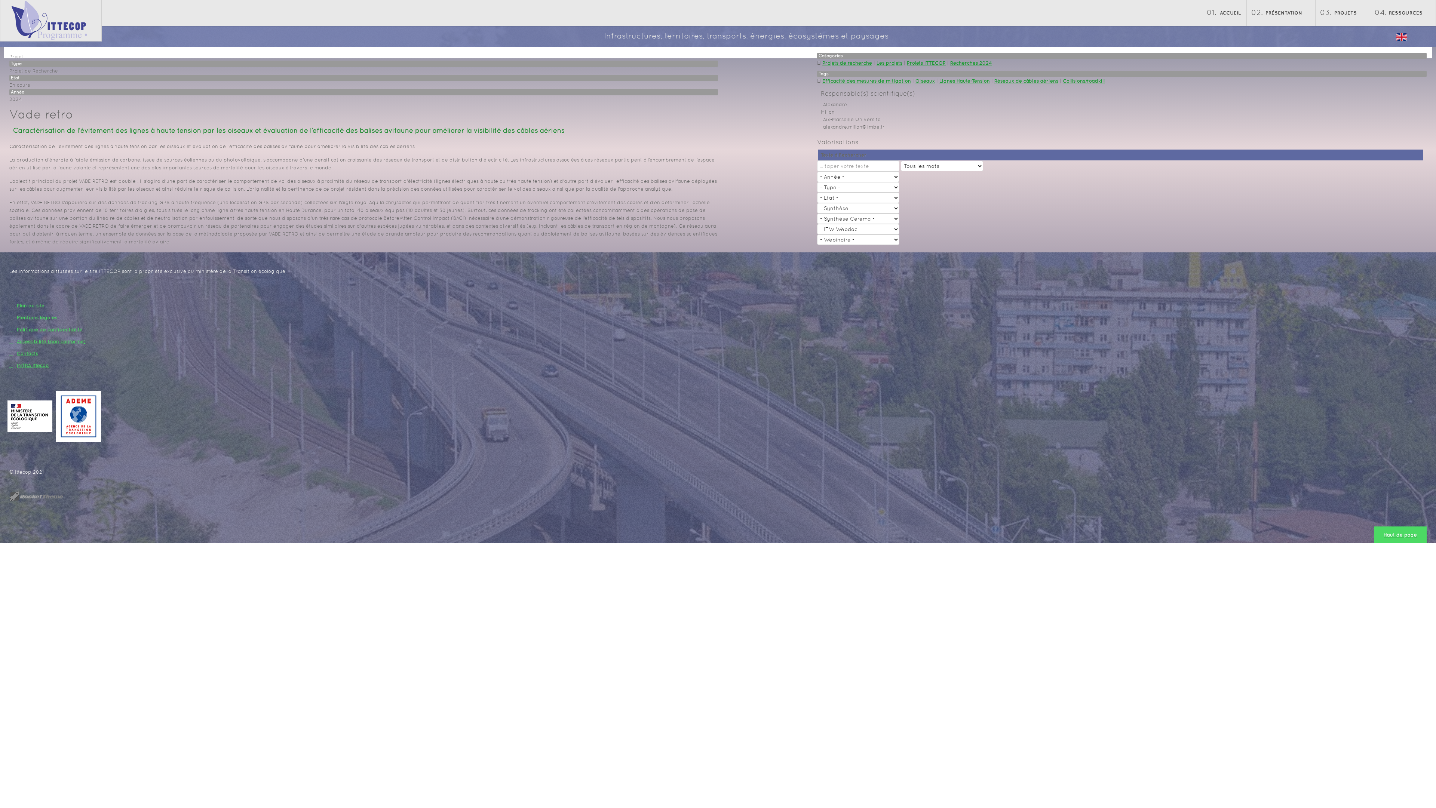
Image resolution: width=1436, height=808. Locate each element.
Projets (1345, 13)
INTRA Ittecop (33, 365)
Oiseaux (925, 81)
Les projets (889, 63)
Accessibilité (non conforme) (51, 341)
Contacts (27, 353)
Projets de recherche (847, 63)
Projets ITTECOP (926, 63)
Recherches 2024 (971, 63)
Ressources (1406, 13)
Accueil (1230, 13)
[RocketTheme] (42, 496)
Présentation (1283, 13)
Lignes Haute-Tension (964, 81)
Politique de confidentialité (50, 329)
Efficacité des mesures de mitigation (866, 81)
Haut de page (1400, 535)
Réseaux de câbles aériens (1026, 81)
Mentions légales (37, 317)
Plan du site (31, 305)
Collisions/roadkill (1084, 81)
